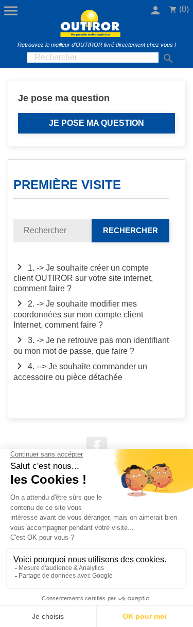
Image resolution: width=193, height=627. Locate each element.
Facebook (96, 447)
